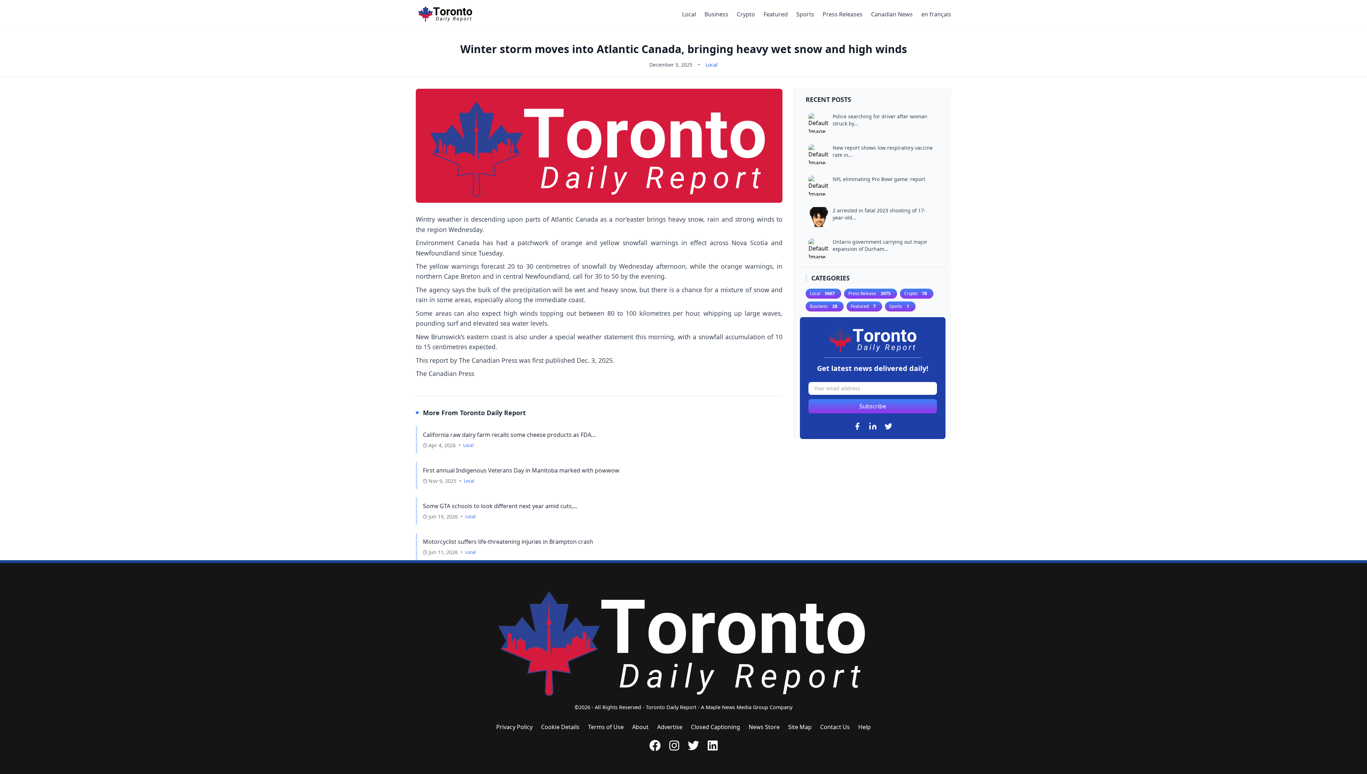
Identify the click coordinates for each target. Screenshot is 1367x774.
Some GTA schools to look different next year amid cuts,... (500, 506)
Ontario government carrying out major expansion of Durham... (880, 245)
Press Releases (843, 14)
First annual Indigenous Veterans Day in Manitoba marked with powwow (521, 470)
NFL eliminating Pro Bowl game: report (879, 179)
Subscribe (872, 406)
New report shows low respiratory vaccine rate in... (883, 151)
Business (716, 14)
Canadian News (892, 14)
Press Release (869, 293)
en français (936, 14)
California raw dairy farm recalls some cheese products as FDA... (509, 435)
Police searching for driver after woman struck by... (880, 120)
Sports (805, 14)
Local (689, 14)
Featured (776, 14)
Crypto (746, 14)
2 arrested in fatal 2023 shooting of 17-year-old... (879, 214)
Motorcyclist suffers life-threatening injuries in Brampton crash (508, 542)
